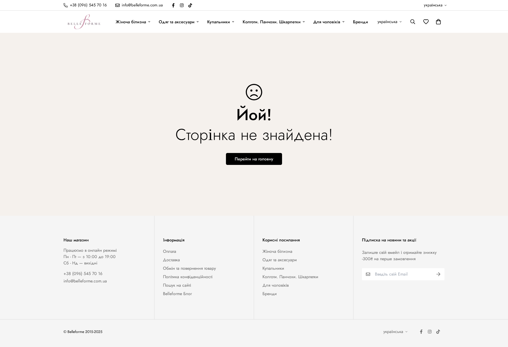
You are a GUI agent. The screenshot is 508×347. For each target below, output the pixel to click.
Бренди (360, 22)
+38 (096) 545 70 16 (83, 274)
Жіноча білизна (131, 22)
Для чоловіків (326, 22)
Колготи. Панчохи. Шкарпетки (272, 22)
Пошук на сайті (177, 285)
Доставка (171, 260)
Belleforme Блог (177, 294)
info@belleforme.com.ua (85, 281)
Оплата (169, 251)
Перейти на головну (254, 159)
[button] (437, 22)
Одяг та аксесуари (176, 22)
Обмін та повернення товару (189, 268)
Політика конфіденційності (187, 277)
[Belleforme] (85, 22)
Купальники (218, 22)
